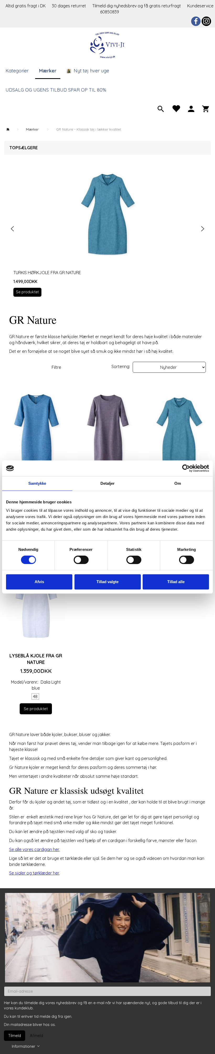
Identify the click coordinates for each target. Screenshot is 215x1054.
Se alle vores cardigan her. (34, 849)
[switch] (81, 560)
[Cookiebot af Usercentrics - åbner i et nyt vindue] (186, 468)
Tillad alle (176, 581)
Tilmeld (14, 1035)
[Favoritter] (176, 108)
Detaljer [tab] (107, 483)
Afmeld (36, 1035)
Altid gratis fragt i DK (26, 5)
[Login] (191, 108)
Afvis (39, 581)
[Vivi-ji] (107, 44)
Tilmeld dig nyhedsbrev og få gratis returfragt (137, 5)
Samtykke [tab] (37, 483)
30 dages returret (69, 5)
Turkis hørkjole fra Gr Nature (47, 272)
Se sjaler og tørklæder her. (34, 873)
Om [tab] (177, 483)
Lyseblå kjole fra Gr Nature (35, 659)
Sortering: (120, 366)
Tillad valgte (107, 581)
